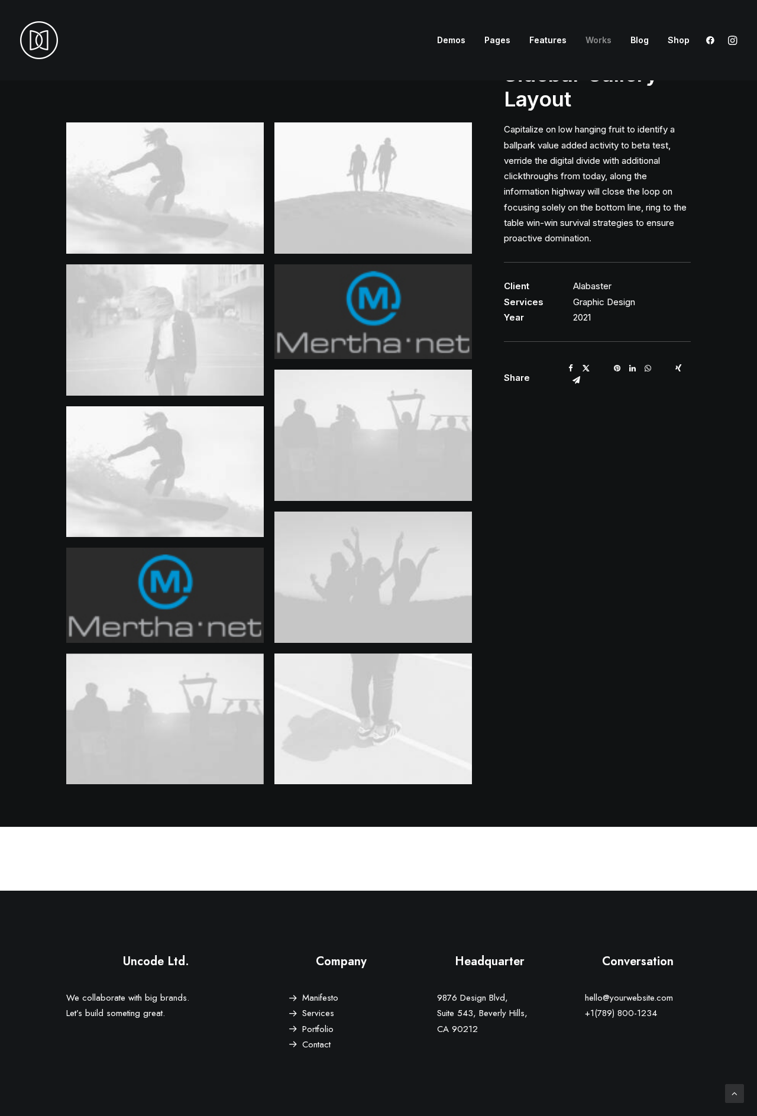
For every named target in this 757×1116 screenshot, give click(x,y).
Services (318, 1013)
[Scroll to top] (734, 1092)
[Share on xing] (678, 368)
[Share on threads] (601, 365)
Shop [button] (679, 40)
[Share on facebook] (571, 368)
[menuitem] (451, 40)
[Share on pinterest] (617, 368)
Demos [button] (451, 40)
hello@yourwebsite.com (629, 997)
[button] (713, 40)
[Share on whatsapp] (647, 368)
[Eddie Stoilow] (39, 40)
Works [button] (598, 40)
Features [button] (548, 40)
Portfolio (318, 1029)
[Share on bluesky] (663, 365)
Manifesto (320, 997)
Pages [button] (497, 40)
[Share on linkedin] (632, 368)
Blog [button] (639, 40)
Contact (316, 1044)
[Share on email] (576, 380)
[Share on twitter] (586, 368)
